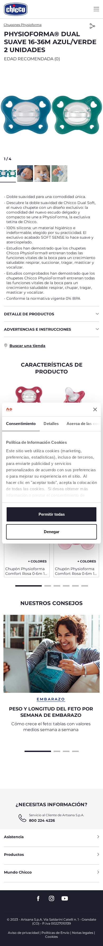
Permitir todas (52, 514)
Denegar (51, 531)
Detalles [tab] (51, 423)
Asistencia (14, 836)
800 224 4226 (42, 820)
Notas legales (82, 933)
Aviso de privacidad (23, 933)
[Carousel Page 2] (47, 585)
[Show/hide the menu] (96, 9)
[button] (51, 115)
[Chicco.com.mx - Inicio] (15, 9)
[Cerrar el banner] (95, 409)
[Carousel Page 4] (66, 585)
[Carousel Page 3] (57, 585)
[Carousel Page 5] (75, 585)
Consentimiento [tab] (21, 423)
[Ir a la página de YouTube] (65, 898)
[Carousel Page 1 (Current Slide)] (28, 585)
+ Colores (37, 561)
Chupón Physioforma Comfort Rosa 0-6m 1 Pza (25, 571)
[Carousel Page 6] (84, 585)
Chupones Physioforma (22, 25)
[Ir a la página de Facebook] (38, 898)
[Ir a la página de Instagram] (51, 898)
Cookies (51, 937)
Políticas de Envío (55, 933)
